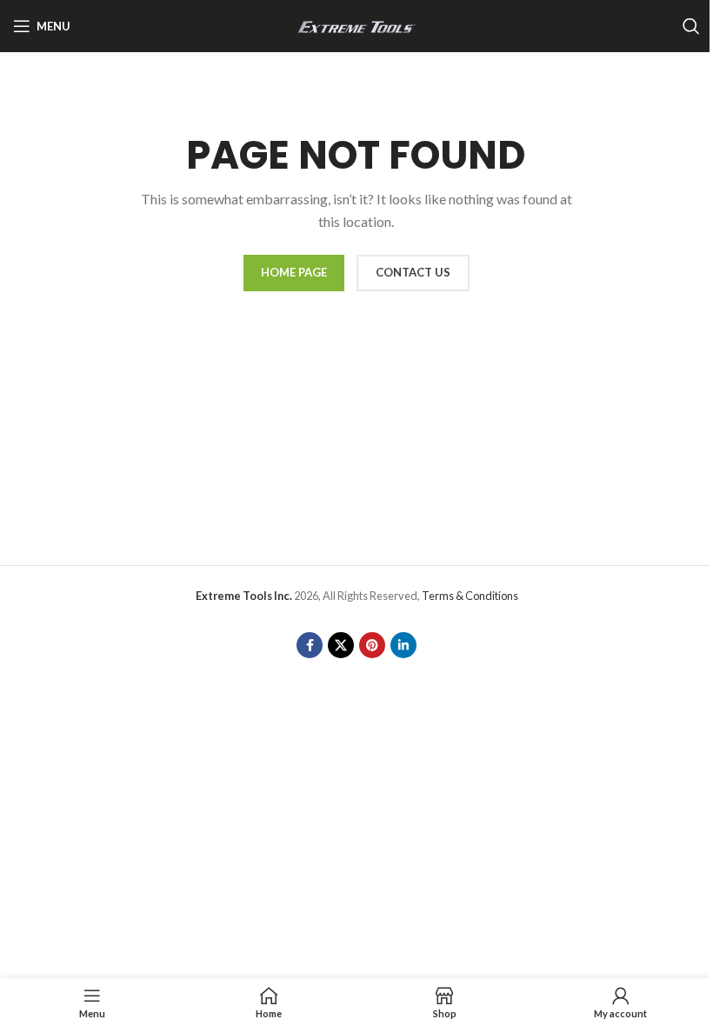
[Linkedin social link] (403, 645)
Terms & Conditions (470, 596)
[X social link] (341, 645)
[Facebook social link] (310, 645)
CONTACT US (413, 272)
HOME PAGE (294, 272)
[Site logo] (356, 25)
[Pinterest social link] (372, 645)
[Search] (691, 26)
